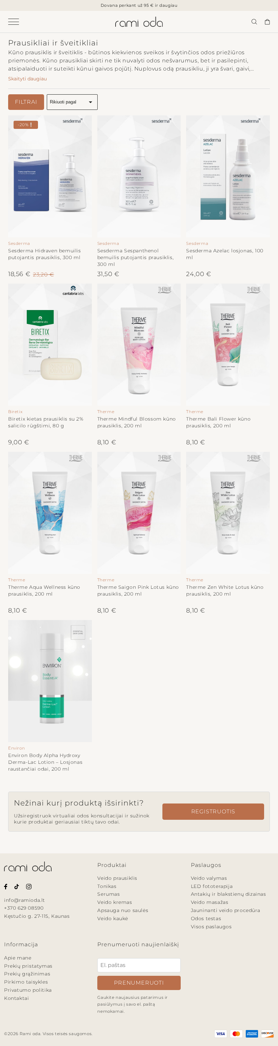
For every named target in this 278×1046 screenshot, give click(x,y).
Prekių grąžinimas (27, 974)
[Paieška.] (254, 22)
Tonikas (106, 886)
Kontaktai (16, 998)
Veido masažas (210, 902)
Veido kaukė (112, 918)
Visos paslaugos (211, 927)
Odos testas (206, 918)
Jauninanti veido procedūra (225, 910)
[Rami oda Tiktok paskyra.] (16, 886)
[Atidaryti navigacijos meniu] (19, 22)
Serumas (108, 894)
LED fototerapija (212, 886)
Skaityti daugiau (27, 79)
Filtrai (26, 102)
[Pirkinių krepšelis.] (267, 22)
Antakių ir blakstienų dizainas (228, 894)
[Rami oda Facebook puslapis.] (5, 886)
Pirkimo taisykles (26, 982)
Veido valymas (209, 878)
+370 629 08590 (23, 908)
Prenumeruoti (139, 983)
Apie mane (17, 958)
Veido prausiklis (117, 878)
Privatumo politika (28, 990)
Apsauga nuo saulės (122, 910)
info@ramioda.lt (24, 900)
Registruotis (213, 811)
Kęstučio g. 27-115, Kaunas (37, 916)
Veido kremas (114, 902)
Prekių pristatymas (28, 966)
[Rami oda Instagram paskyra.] (29, 886)
